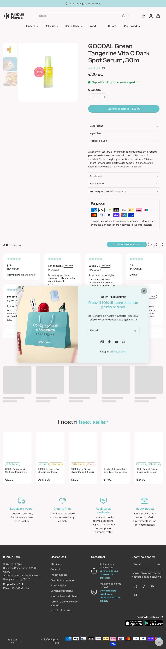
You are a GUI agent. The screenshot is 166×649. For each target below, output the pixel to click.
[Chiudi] (144, 291)
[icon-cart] (157, 16)
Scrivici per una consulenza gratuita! (109, 574)
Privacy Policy (58, 585)
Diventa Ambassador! (62, 580)
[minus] (91, 97)
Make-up (50, 26)
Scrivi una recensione (126, 244)
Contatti (55, 569)
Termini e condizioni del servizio (64, 603)
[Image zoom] (48, 72)
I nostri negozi (58, 574)
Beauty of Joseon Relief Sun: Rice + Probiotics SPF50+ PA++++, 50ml (115, 470)
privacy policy (118, 351)
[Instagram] (135, 586)
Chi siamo (56, 564)
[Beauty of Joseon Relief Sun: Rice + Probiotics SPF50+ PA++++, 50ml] (116, 446)
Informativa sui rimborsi (64, 596)
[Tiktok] (143, 586)
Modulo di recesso (61, 610)
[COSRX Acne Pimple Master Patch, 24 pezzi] (83, 446)
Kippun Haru (55, 641)
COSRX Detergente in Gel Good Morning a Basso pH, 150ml (15, 470)
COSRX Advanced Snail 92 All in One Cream (49, 470)
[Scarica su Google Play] (154, 623)
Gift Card (111, 26)
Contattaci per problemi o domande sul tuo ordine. (110, 596)
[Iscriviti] (159, 564)
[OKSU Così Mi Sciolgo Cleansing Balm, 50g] (149, 446)
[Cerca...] (123, 16)
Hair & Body (72, 26)
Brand (92, 26)
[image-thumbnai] (10, 49)
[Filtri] (151, 244)
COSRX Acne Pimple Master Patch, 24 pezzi (82, 470)
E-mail (137, 564)
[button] (124, 109)
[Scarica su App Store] (134, 623)
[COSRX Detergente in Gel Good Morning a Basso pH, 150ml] (17, 446)
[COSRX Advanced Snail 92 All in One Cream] (50, 446)
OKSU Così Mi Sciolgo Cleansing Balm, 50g (147, 470)
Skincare (30, 26)
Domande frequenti (61, 590)
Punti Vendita (132, 26)
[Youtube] (152, 586)
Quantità (94, 90)
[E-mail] (135, 594)
